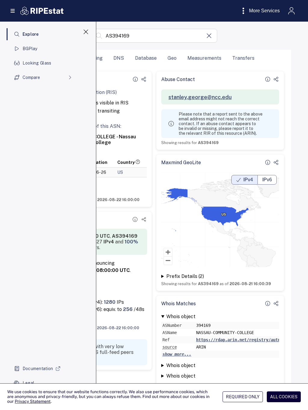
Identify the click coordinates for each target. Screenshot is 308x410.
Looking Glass (37, 63)
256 (128, 309)
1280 (110, 302)
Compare (31, 77)
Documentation (38, 368)
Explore (31, 34)
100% (131, 242)
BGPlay (30, 48)
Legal (28, 383)
